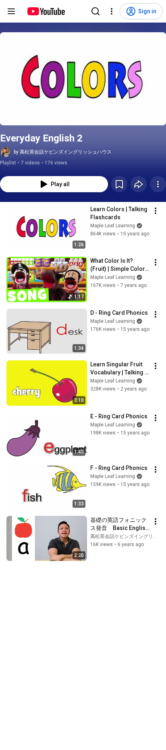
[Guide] (11, 11)
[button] (83, 78)
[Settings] (111, 11)
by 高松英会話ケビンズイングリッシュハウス (63, 152)
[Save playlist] (119, 184)
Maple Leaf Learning (112, 226)
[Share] (139, 184)
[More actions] (158, 184)
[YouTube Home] (46, 11)
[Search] (95, 11)
